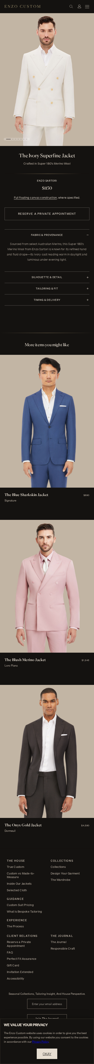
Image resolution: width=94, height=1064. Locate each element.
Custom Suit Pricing (20, 905)
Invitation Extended (20, 972)
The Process (15, 926)
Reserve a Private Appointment (47, 213)
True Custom (15, 867)
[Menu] (87, 6)
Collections (58, 867)
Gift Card (13, 965)
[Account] (79, 6)
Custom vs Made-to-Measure (21, 875)
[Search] (71, 6)
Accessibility (15, 978)
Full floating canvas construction (35, 197)
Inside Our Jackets (19, 884)
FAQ (10, 952)
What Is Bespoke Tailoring (24, 911)
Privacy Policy (40, 1041)
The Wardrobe (60, 880)
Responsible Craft (63, 948)
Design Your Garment (65, 873)
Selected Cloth (17, 890)
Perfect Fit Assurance (21, 959)
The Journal (58, 942)
